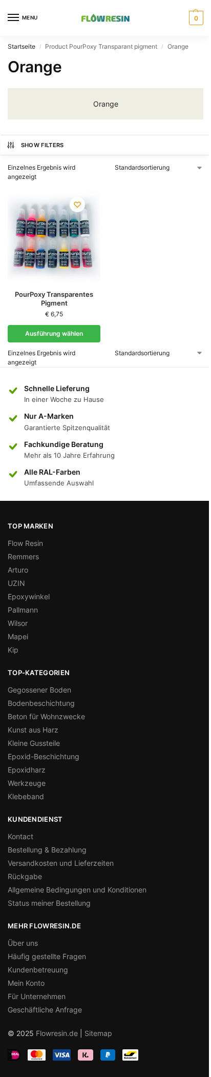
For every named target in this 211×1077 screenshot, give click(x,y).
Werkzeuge (27, 783)
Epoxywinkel (29, 596)
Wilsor (18, 623)
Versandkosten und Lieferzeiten (61, 863)
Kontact (20, 836)
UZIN (16, 583)
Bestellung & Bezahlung (47, 849)
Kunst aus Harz (33, 729)
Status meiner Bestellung (49, 903)
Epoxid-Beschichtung (43, 756)
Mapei (18, 636)
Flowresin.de (57, 1033)
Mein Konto (26, 983)
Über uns (23, 943)
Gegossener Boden (39, 689)
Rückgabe (25, 876)
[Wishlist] (77, 204)
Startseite (21, 46)
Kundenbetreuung (38, 969)
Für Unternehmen (37, 996)
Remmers (23, 556)
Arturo (18, 569)
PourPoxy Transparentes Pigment (54, 298)
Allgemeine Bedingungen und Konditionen (77, 889)
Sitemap (98, 1033)
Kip (13, 649)
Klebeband (26, 796)
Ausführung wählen (54, 333)
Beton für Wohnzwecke (46, 716)
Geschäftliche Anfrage (45, 1009)
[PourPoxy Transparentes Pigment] (54, 235)
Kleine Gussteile (34, 743)
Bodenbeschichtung (41, 703)
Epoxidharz (27, 769)
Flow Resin (25, 543)
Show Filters (42, 145)
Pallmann (23, 609)
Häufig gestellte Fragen (47, 956)
